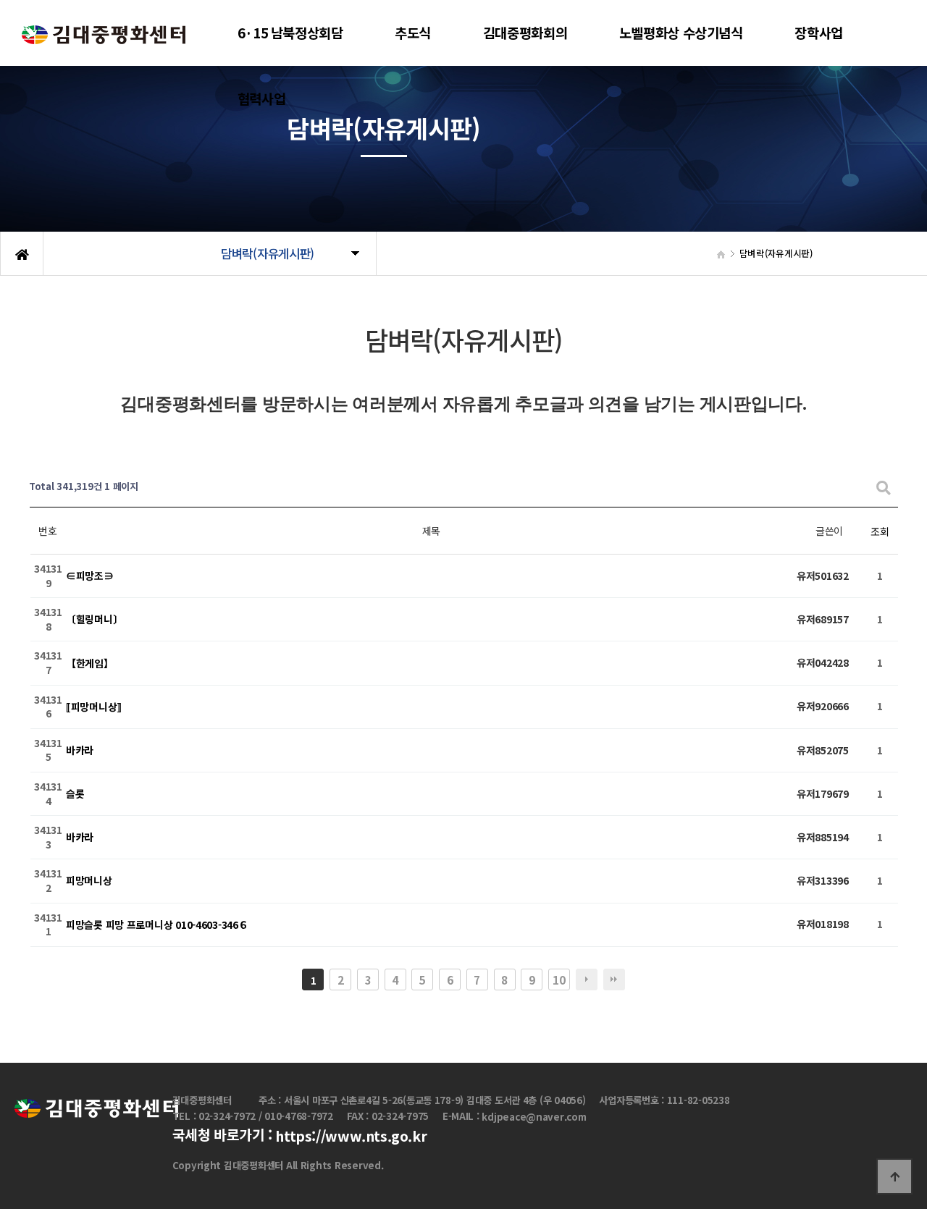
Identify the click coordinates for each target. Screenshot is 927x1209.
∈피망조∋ (90, 576)
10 (559, 979)
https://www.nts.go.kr (351, 1136)
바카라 (79, 750)
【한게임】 (90, 663)
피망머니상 (89, 881)
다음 (586, 979)
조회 (880, 531)
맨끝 (614, 979)
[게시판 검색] (883, 487)
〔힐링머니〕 (94, 619)
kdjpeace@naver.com (534, 1117)
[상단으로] (894, 1176)
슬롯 (75, 793)
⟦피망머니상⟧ (94, 706)
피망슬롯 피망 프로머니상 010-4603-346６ (157, 924)
